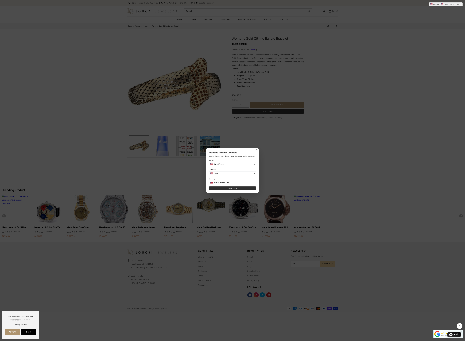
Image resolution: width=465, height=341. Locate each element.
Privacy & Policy (21, 325)
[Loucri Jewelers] (437, 333)
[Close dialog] (257, 150)
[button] (446, 4)
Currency (212, 179)
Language (212, 169)
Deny (28, 332)
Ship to (211, 160)
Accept (12, 332)
